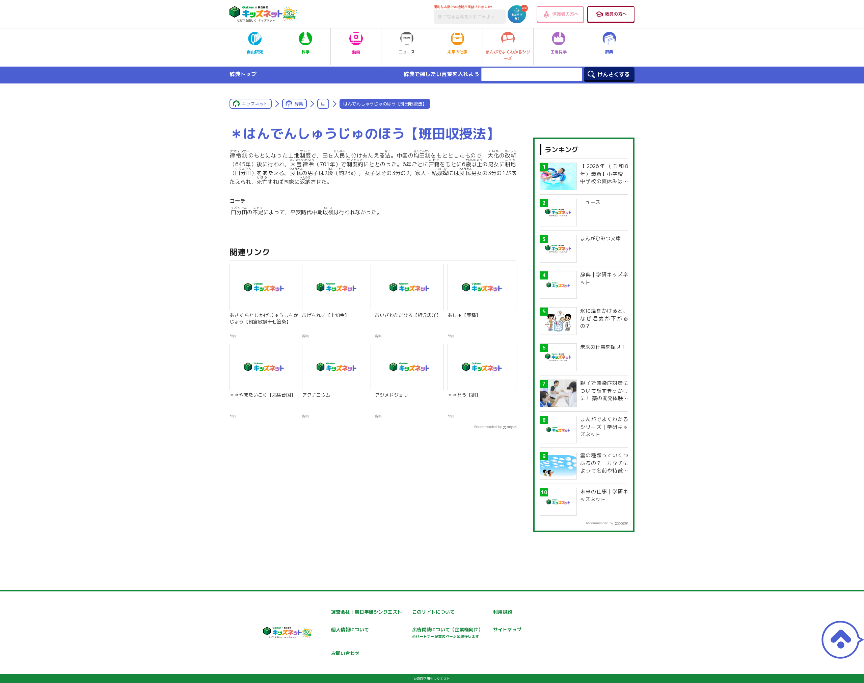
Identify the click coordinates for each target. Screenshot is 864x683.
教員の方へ (616, 14)
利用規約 (502, 612)
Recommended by (488, 426)
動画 (356, 52)
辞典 (609, 52)
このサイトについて (433, 612)
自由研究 (255, 52)
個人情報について (350, 629)
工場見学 (558, 52)
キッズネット (255, 104)
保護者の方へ (565, 14)
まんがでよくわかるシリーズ (508, 55)
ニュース (407, 52)
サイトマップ (507, 629)
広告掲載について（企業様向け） (447, 632)
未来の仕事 (457, 52)
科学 (305, 52)
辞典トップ (243, 74)
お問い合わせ (345, 653)
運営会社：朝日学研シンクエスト (366, 612)
